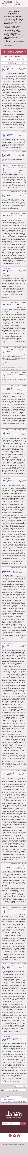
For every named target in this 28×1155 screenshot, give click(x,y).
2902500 (24, 478)
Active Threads (17, 56)
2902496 (24, 347)
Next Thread (20, 59)
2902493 (24, 213)
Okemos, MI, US (22, 273)
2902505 (24, 907)
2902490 (24, 151)
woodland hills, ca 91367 (21, 390)
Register (20, 50)
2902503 (24, 770)
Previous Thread (8, 59)
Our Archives (10, 51)
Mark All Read (11, 1099)
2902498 (24, 385)
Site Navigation (25, 2)
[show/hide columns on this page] (26, 56)
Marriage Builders (8, 50)
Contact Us (8, 1101)
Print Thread (4, 63)
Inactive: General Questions (14, 52)
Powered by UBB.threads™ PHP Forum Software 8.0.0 (14, 1144)
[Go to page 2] (26, 63)
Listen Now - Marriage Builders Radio (18, 3)
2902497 (24, 372)
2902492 (24, 191)
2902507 (24, 1036)
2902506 (24, 963)
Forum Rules (4, 1099)
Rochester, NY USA (22, 170)
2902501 (24, 567)
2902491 (24, 165)
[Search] (23, 56)
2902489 (24, 131)
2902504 (24, 863)
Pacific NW (21, 156)
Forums (3, 51)
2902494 (24, 268)
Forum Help (14, 1101)
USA (20, 218)
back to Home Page (6, 2)
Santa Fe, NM (22, 434)
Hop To (2, 1090)
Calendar (10, 56)
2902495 (24, 302)
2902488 (24, 66)
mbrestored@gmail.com (9, 45)
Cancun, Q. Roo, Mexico (21, 307)
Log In (25, 50)
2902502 (24, 643)
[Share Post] (21, 66)
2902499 (24, 429)
